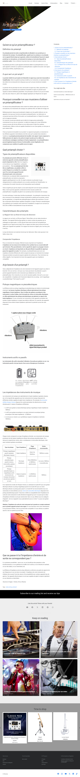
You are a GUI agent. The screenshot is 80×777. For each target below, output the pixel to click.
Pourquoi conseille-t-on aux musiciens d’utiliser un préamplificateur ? (64, 54)
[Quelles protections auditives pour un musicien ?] (21, 660)
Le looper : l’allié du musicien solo (14, 653)
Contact (4, 764)
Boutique (4, 759)
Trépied (40, 737)
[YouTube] (66, 774)
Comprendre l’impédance (63, 68)
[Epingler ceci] (47, 607)
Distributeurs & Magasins (7, 762)
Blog (42, 760)
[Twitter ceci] (37, 607)
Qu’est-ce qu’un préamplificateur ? (63, 47)
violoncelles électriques (34, 491)
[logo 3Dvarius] (5, 3)
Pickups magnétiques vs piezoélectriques (62, 73)
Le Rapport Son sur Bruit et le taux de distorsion (66, 65)
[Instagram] (62, 774)
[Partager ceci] (32, 607)
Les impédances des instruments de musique (65, 78)
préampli (14, 587)
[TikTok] (76, 774)
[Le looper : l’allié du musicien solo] (21, 622)
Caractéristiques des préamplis (63, 62)
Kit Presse (44, 764)
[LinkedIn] (73, 774)
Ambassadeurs (45, 762)
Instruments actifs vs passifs (63, 75)
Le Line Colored (65, 737)
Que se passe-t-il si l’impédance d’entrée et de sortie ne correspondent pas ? (65, 82)
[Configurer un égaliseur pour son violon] (59, 660)
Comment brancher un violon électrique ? (63, 91)
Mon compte (24, 759)
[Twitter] (69, 774)
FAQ (3, 760)
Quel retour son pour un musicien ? (62, 99)
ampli (7, 587)
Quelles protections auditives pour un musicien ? (19, 691)
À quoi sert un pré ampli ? (62, 51)
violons (24, 491)
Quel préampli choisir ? (60, 57)
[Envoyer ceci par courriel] (27, 607)
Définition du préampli (61, 49)
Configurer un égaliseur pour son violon (54, 691)
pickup (10, 587)
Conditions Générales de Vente (67, 759)
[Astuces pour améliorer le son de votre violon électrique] (59, 622)
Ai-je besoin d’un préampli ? (62, 70)
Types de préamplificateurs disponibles (62, 59)
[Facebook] (58, 774)
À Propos (43, 759)
